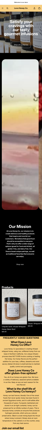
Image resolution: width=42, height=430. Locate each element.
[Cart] (39, 8)
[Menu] (2, 8)
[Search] (7, 8)
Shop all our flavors (21, 45)
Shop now (20, 264)
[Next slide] (38, 170)
